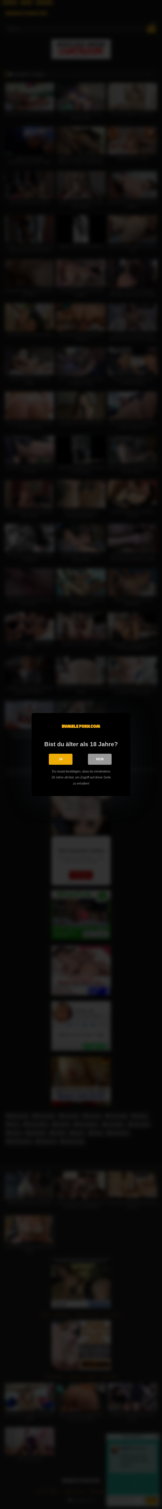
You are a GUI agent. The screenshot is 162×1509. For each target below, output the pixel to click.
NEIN (100, 759)
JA (61, 759)
